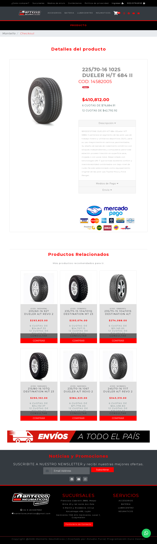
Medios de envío (56, 3)
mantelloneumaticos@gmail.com (32, 513)
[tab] (107, 123)
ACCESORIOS (54, 13)
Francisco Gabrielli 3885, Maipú (78, 501)
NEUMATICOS (103, 13)
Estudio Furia (96, 539)
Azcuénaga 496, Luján (78, 511)
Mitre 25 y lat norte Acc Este (78, 504)
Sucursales (38, 3)
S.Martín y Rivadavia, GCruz (78, 508)
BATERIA (69, 13)
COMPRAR (39, 340)
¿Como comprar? (20, 3)
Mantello (9, 33)
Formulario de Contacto (78, 524)
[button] (15, 101)
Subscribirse (102, 469)
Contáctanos (75, 3)
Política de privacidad (97, 3)
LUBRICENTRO (85, 13)
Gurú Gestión (137, 539)
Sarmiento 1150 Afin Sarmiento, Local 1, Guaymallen (78, 516)
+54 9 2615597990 (32, 510)
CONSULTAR (39, 335)
